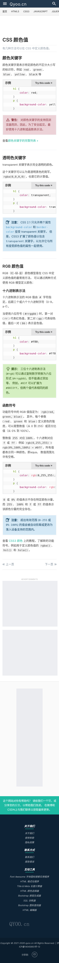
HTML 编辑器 (30, 910)
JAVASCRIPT (40, 11)
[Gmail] (34, 954)
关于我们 (29, 833)
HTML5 (15, 11)
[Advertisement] (30, 27)
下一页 (49, 564)
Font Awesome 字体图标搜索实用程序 (29, 876)
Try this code (43, 82)
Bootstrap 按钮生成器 (29, 895)
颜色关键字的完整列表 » (23, 140)
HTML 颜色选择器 (29, 890)
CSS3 (26, 11)
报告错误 (29, 861)
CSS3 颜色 (16, 540)
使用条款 (29, 837)
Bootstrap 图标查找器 (29, 905)
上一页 (10, 564)
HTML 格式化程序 (29, 881)
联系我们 (29, 857)
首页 (4, 11)
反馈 (17, 805)
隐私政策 (29, 842)
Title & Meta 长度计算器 (29, 886)
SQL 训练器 (29, 900)
